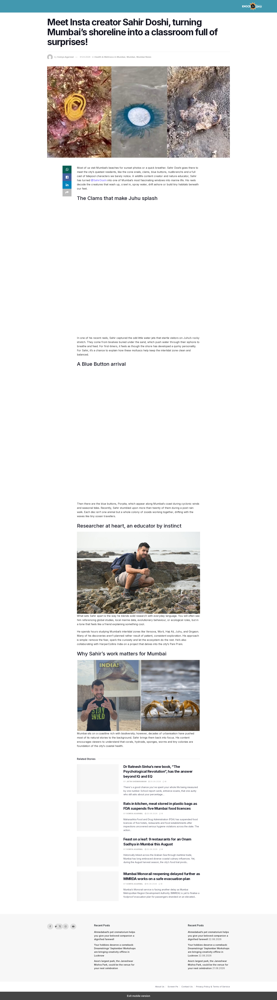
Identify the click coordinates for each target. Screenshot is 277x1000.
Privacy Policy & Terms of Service (213, 986)
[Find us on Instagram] (66, 926)
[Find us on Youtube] (73, 926)
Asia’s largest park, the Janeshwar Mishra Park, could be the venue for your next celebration (114, 965)
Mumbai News (143, 57)
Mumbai (131, 57)
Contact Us (187, 986)
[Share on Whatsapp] (67, 169)
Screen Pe (173, 986)
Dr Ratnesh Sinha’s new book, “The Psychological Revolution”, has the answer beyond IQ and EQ (158, 771)
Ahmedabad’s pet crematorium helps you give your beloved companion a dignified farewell (114, 936)
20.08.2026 (155, 781)
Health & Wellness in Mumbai (109, 57)
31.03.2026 (85, 57)
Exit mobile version (138, 995)
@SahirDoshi (99, 180)
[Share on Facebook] (67, 177)
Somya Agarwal (65, 57)
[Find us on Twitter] (58, 926)
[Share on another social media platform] (67, 192)
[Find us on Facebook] (50, 926)
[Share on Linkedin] (67, 185)
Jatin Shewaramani (136, 781)
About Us (159, 986)
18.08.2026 (151, 884)
